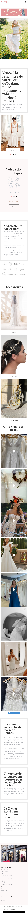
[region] (14, 910)
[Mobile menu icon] (25, 2)
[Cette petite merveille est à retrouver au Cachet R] (14, 451)
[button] (13, 154)
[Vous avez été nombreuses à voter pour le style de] (14, 555)
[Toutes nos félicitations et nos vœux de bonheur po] (14, 659)
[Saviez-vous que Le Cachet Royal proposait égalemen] (14, 590)
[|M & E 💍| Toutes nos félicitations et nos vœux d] (14, 624)
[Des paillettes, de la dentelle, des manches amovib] (14, 520)
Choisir (8, 914)
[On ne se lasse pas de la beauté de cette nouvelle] (14, 694)
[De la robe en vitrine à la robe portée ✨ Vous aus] (14, 486)
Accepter (14, 911)
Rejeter (19, 914)
